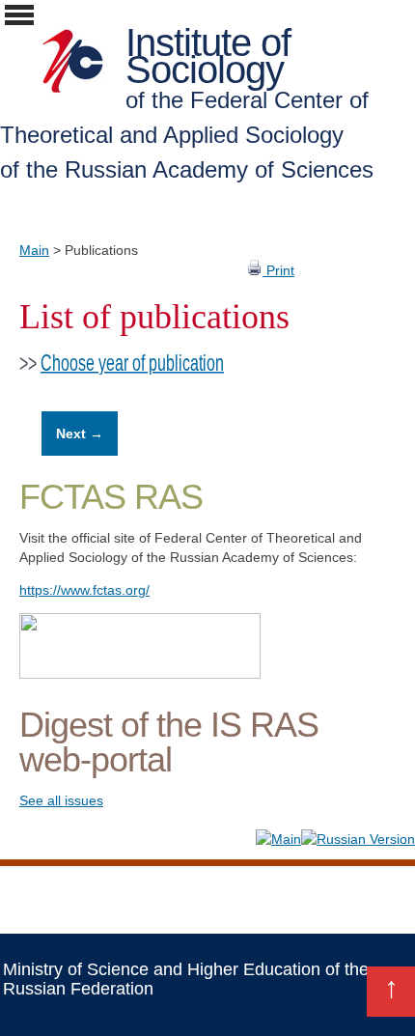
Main (34, 250)
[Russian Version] (358, 839)
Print (278, 270)
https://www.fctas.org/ (84, 590)
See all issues (61, 800)
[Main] (278, 839)
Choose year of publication (132, 363)
